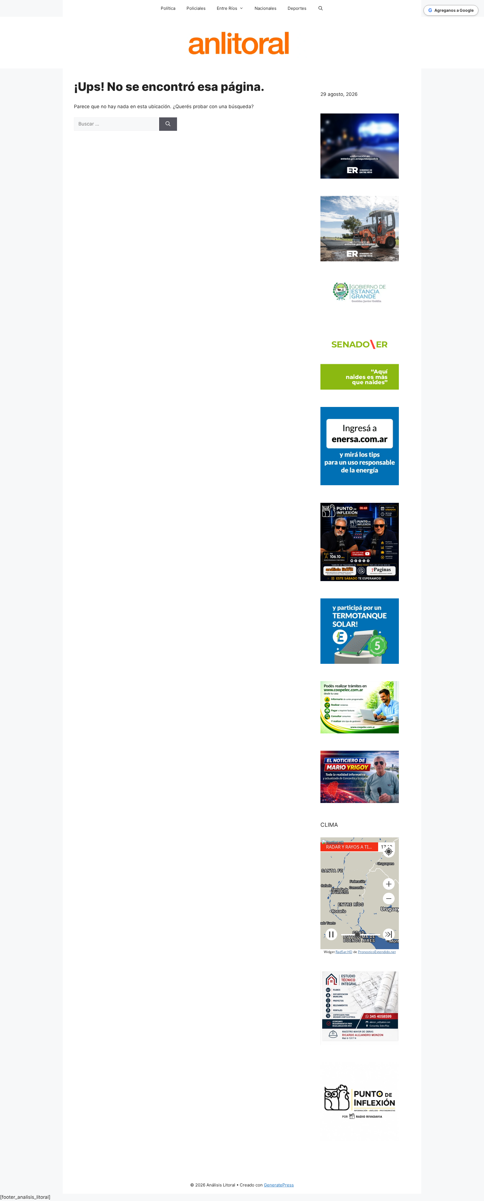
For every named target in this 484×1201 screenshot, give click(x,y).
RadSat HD (344, 951)
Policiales (196, 8)
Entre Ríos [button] (227, 8)
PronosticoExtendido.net (377, 951)
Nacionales (265, 8)
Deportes (297, 8)
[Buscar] (168, 124)
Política (168, 8)
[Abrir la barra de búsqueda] (320, 8)
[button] (389, 884)
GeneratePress (279, 1185)
